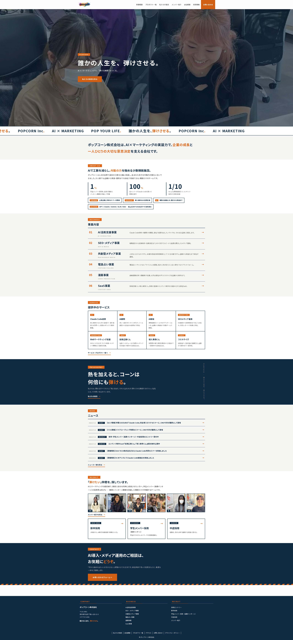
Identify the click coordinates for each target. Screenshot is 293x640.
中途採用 (174, 617)
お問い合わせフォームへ (102, 577)
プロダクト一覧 (138, 633)
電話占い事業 (129, 617)
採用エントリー (176, 607)
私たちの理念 (93, 396)
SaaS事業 (128, 624)
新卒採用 (174, 610)
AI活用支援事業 (130, 607)
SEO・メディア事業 (132, 610)
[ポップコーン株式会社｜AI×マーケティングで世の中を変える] (84, 4)
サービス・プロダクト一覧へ (98, 353)
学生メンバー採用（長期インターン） (183, 614)
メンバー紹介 (175, 620)
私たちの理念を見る (90, 79)
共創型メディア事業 (132, 614)
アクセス (148, 633)
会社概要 (127, 633)
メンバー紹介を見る (95, 514)
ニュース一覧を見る (95, 465)
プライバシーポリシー (172, 633)
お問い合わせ (158, 633)
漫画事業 (128, 620)
